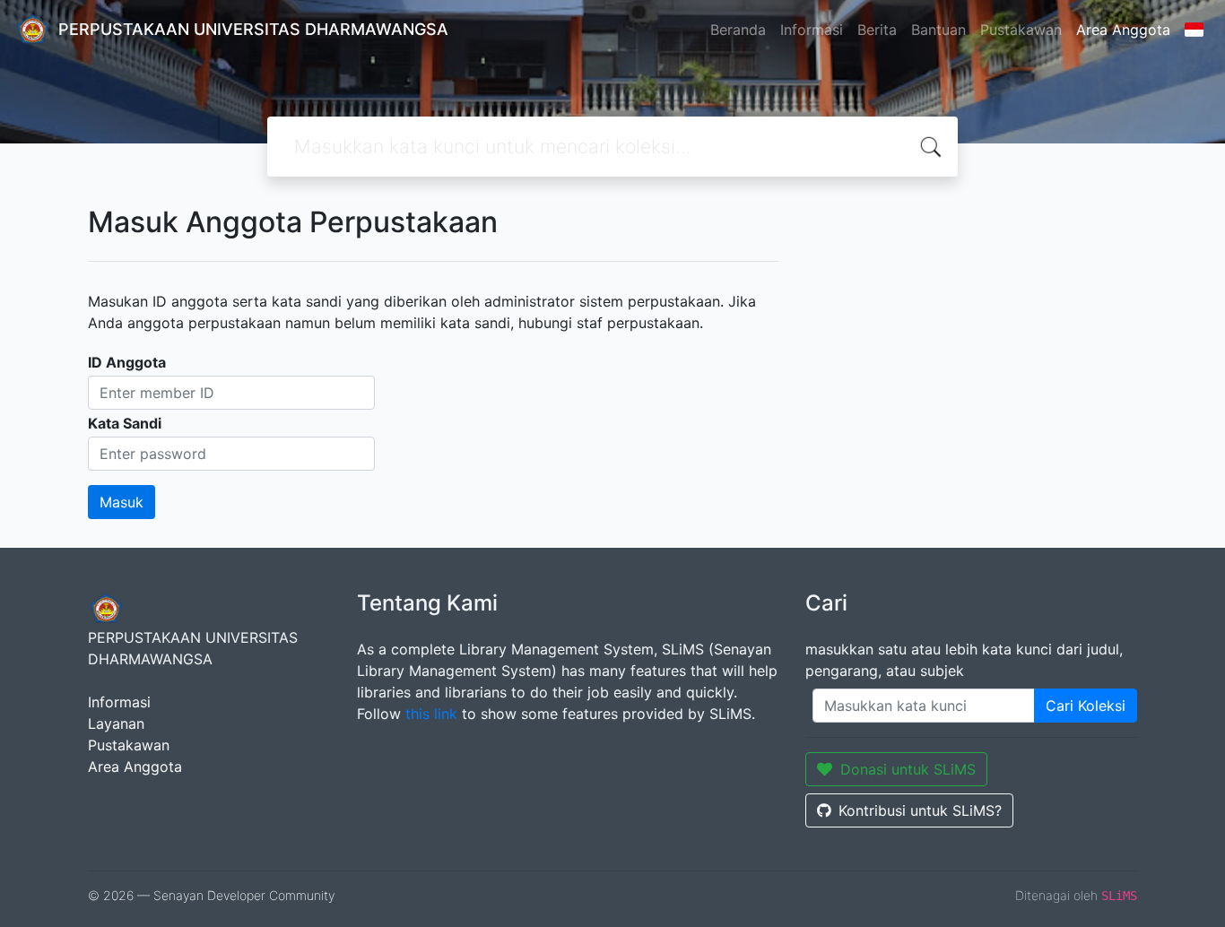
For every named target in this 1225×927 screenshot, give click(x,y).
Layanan (116, 723)
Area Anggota (1123, 30)
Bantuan (938, 30)
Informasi (811, 30)
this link (431, 714)
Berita (877, 30)
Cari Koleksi (1085, 706)
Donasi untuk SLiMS (908, 769)
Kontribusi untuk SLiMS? (920, 810)
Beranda (738, 30)
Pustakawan (1021, 30)
